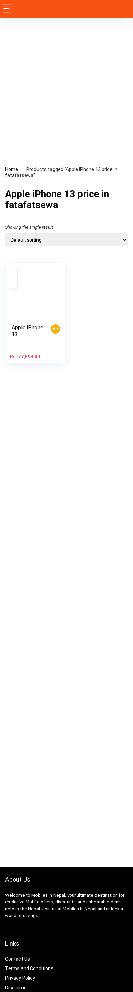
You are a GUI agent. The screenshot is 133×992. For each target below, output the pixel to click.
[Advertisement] (66, 87)
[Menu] (8, 9)
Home (11, 169)
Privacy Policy (20, 978)
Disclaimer (16, 987)
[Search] (122, 9)
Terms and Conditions (29, 968)
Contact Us (17, 959)
